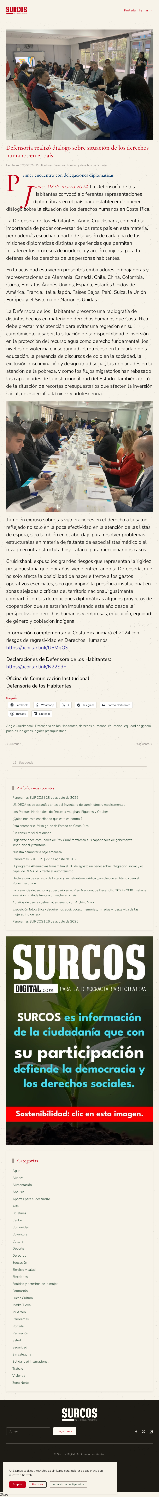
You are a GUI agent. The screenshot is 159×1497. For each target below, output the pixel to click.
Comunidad (20, 1227)
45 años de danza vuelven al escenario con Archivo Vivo (53, 902)
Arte (15, 1206)
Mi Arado (19, 1312)
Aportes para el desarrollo (31, 1199)
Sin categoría (21, 1354)
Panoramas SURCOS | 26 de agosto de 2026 (45, 921)
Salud (16, 1340)
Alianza (17, 1178)
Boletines (19, 1213)
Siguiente (143, 744)
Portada (130, 10)
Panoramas (20, 1319)
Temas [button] (144, 10)
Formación (20, 1291)
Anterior (15, 744)
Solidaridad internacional (30, 1361)
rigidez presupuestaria (50, 731)
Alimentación (22, 1185)
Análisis (18, 1192)
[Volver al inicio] (16, 10)
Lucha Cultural (23, 1298)
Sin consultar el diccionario (31, 833)
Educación (19, 1262)
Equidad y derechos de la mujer (87, 165)
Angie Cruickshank (20, 726)
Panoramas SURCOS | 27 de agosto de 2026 (45, 859)
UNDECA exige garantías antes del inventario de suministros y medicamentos (68, 804)
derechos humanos (92, 726)
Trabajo (17, 1368)
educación (115, 726)
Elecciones (20, 1276)
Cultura (17, 1241)
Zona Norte (20, 1382)
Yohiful (100, 1454)
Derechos (59, 165)
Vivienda (18, 1375)
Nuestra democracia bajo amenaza (37, 852)
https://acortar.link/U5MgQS (37, 647)
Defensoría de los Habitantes (56, 726)
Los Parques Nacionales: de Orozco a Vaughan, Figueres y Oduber (60, 811)
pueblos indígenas (19, 731)
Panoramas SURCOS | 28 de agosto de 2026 (45, 797)
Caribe (17, 1220)
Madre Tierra (21, 1305)
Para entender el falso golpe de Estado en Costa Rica (50, 826)
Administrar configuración (68, 1484)
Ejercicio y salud (24, 1269)
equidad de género (137, 726)
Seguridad (19, 1347)
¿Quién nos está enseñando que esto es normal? (47, 819)
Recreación (20, 1333)
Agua (16, 1171)
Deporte (18, 1248)
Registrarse (65, 1431)
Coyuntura (19, 1234)
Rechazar (37, 1484)
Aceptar (17, 1484)
